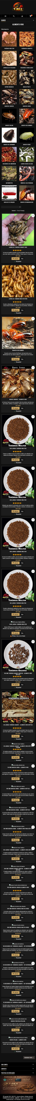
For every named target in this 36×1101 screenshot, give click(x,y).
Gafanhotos (9, 183)
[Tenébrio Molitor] (9, 39)
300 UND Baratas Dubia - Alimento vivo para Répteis (18, 828)
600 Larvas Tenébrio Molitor (18, 500)
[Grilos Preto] (27, 77)
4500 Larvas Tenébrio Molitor (18, 624)
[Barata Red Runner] (27, 116)
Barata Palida (9, 125)
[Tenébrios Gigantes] (27, 39)
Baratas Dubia (27, 106)
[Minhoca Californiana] (27, 174)
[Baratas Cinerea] (9, 97)
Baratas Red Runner (18, 350)
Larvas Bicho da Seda (27, 164)
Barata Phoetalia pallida (18, 1021)
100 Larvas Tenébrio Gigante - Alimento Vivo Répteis (18, 850)
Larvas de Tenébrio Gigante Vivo (18, 247)
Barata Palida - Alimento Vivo (18, 1040)
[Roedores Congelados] (27, 58)
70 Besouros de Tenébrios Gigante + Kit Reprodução (18, 983)
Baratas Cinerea (9, 106)
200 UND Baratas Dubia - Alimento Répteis (18, 810)
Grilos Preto (27, 87)
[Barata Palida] (9, 116)
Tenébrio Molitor (9, 48)
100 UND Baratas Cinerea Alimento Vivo (18, 887)
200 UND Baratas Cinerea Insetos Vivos (18, 908)
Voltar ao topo (29, 1057)
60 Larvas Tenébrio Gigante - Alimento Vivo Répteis (18, 725)
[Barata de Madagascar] (27, 193)
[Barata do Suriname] (9, 135)
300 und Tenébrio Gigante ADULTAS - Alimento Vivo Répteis (18, 869)
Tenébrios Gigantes (26, 48)
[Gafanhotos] (9, 174)
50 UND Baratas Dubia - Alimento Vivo (18, 767)
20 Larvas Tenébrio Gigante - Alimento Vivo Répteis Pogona (18, 746)
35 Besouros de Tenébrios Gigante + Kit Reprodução (18, 1002)
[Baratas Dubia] (27, 97)
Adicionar (15, 258)
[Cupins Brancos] (9, 77)
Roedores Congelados (27, 68)
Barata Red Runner (26, 125)
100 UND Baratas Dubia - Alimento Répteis (18, 788)
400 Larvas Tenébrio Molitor (18, 448)
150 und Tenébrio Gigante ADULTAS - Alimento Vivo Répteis (18, 673)
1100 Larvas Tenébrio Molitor (18, 551)
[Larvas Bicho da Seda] (27, 154)
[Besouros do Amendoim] (9, 154)
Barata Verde (27, 144)
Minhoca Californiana (27, 183)
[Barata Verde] (27, 135)
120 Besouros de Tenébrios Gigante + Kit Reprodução (18, 965)
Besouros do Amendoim (9, 164)
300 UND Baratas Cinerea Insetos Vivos (18, 927)
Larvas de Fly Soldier (9, 68)
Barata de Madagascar (26, 202)
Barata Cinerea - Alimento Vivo (18, 399)
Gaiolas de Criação (9, 202)
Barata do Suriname (9, 144)
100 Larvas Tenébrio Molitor (18, 603)
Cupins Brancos (9, 87)
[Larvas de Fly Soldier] (9, 58)
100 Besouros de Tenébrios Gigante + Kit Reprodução (18, 946)
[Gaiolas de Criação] (9, 193)
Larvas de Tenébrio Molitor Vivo (18, 299)
